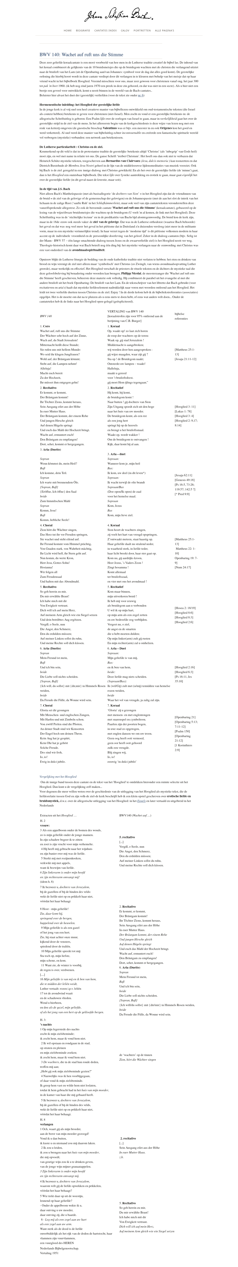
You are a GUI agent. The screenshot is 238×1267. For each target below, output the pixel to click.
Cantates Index (105, 30)
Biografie (83, 30)
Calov (125, 30)
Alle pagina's (164, 30)
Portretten (142, 30)
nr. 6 (140, 95)
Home (68, 30)
